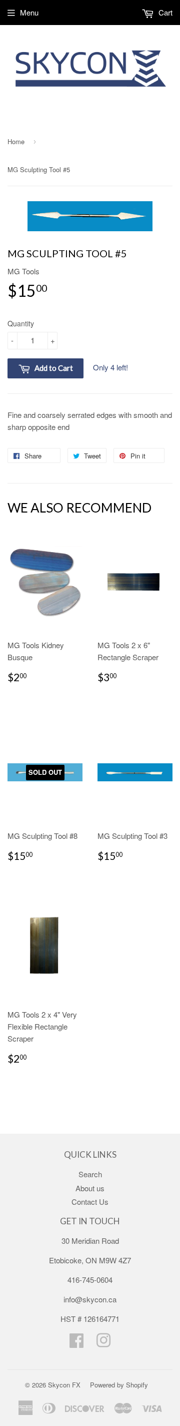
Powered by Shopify (119, 1384)
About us (90, 1188)
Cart (164, 12)
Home (16, 141)
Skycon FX (64, 1384)
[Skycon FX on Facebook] (76, 1343)
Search (90, 1174)
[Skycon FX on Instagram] (103, 1343)
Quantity (21, 323)
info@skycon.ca (90, 1299)
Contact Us (90, 1201)
